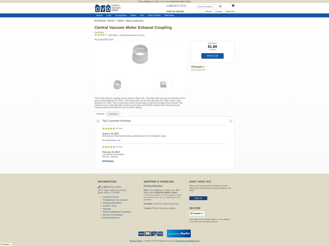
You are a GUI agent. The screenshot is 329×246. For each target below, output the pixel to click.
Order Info (230, 11)
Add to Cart (212, 55)
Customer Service (111, 197)
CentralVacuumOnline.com (187, 241)
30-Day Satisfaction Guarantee (117, 212)
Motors (99, 15)
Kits (142, 15)
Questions (113, 114)
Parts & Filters (154, 15)
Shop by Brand (175, 11)
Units (109, 15)
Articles (208, 11)
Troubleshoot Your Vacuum (115, 200)
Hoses (133, 15)
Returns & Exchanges (113, 215)
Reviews (100, 114)
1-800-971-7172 (110, 186)
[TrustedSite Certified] (198, 68)
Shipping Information (112, 203)
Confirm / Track (110, 206)
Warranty (107, 209)
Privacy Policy (135, 241)
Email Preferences (111, 218)
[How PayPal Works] (179, 237)
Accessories (120, 15)
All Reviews (108, 161)
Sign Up (198, 198)
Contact (218, 11)
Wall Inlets (169, 15)
